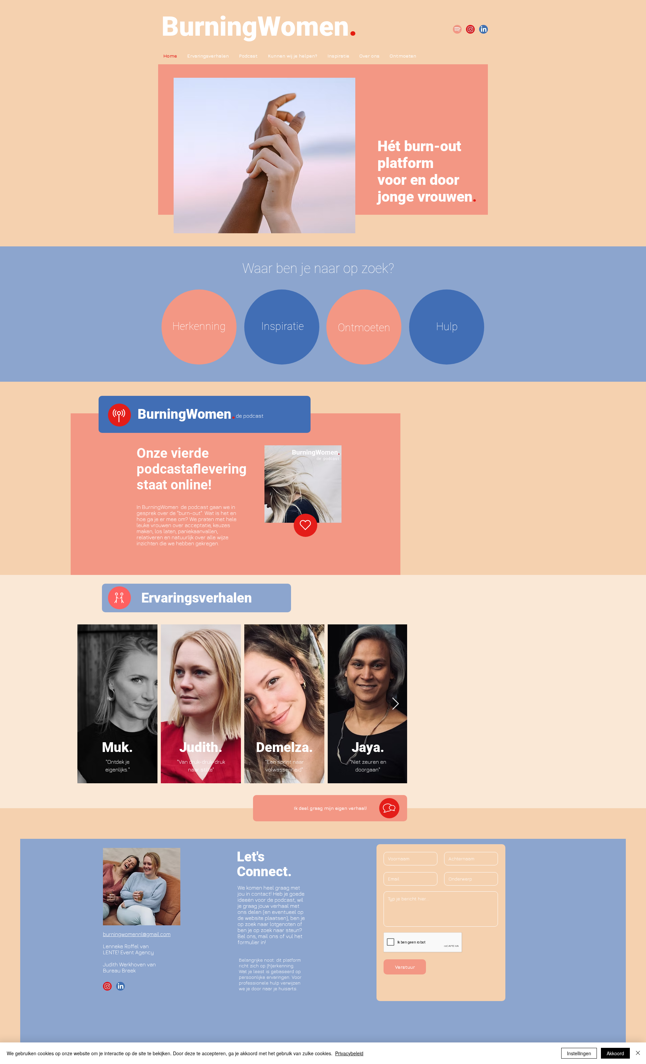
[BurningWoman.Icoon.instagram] (470, 29)
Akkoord (615, 1053)
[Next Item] (395, 704)
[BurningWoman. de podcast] (457, 29)
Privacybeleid (349, 1053)
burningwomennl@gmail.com (137, 934)
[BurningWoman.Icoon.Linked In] (483, 29)
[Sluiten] (638, 1053)
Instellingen (579, 1053)
